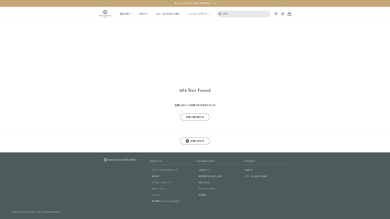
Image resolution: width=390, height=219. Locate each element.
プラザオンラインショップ (33, 212)
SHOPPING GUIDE (206, 161)
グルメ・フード (159, 189)
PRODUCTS (156, 161)
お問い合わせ (197, 141)
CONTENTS (249, 161)
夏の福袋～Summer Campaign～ (166, 201)
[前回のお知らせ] (104, 3)
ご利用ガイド (204, 170)
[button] (125, 14)
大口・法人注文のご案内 (256, 176)
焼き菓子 (156, 176)
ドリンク (156, 195)
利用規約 (202, 195)
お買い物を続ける (195, 117)
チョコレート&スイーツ (162, 182)
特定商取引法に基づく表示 (210, 176)
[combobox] (243, 14)
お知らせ (249, 170)
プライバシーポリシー (208, 189)
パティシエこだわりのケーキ (164, 170)
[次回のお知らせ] (285, 3)
